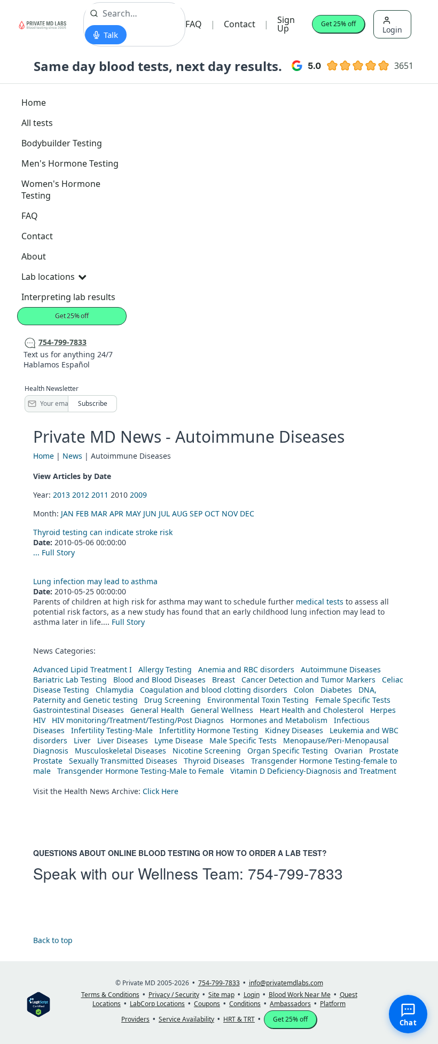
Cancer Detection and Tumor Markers (308, 679)
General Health (157, 710)
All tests (37, 123)
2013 (61, 495)
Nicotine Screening (207, 750)
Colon (304, 690)
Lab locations (48, 276)
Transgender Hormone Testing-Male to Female (140, 771)
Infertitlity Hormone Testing (209, 730)
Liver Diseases (122, 740)
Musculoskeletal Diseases (120, 750)
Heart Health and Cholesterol (312, 710)
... (37, 552)
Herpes (383, 710)
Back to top (53, 940)
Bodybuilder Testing (61, 143)
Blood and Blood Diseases (159, 679)
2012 (80, 495)
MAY (133, 513)
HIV (39, 720)
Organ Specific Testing (287, 750)
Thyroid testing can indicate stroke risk (103, 532)
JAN (67, 513)
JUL (164, 513)
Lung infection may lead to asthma (95, 581)
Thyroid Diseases (214, 761)
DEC (247, 513)
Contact (239, 24)
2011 (99, 495)
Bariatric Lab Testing (70, 679)
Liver (82, 740)
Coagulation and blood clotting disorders (213, 690)
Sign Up (286, 24)
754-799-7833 (295, 873)
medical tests (321, 601)
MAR (99, 513)
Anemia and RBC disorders (246, 669)
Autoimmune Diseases (341, 669)
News (72, 456)
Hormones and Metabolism (278, 720)
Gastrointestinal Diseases (78, 710)
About (33, 256)
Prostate (383, 750)
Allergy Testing (165, 669)
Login (392, 30)
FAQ (193, 24)
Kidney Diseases (294, 730)
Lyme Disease (178, 740)
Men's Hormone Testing (70, 163)
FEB (82, 513)
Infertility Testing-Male (112, 730)
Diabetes (336, 690)
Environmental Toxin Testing (258, 700)
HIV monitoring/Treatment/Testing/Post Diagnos (138, 720)
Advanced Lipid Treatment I (82, 669)
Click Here (160, 791)
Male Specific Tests (243, 740)
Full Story (58, 552)
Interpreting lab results (68, 297)
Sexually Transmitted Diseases (123, 761)
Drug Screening (172, 700)
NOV (230, 513)
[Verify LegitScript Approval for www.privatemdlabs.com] (38, 1004)
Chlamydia (115, 690)
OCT (212, 513)
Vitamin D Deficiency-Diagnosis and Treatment (314, 771)
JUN (150, 513)
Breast (223, 679)
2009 (138, 495)
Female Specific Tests (352, 700)
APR (116, 513)
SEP (196, 513)
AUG (179, 513)
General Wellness (222, 710)
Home (33, 102)
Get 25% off (338, 23)
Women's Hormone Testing (60, 189)
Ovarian (348, 750)
